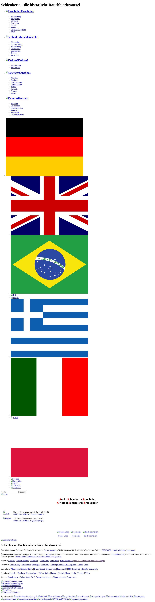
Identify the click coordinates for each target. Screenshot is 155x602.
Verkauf (23, 60)
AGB (33, 577)
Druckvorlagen (16, 82)
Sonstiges (25, 72)
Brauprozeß (15, 19)
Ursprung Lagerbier (18, 30)
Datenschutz (15, 106)
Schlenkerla (30, 37)
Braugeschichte (16, 44)
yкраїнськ (83, 599)
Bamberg (14, 80)
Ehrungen (14, 21)
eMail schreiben (17, 108)
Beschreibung (16, 16)
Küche (48, 554)
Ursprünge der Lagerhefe (66, 565)
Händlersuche (16, 65)
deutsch (59, 596)
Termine (14, 91)
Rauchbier (27, 11)
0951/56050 (106, 550)
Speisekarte (15, 55)
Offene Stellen (16, 84)
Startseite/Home (64, 573)
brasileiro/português (30, 596)
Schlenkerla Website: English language (28, 520)
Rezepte (14, 53)
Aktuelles (14, 78)
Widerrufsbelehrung (43, 577)
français (86, 596)
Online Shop (63, 536)
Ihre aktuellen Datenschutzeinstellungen (89, 561)
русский (13, 599)
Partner (13, 87)
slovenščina (32, 599)
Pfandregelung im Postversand (64, 577)
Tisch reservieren (17, 114)
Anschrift (14, 104)
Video (87, 573)
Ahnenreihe (15, 42)
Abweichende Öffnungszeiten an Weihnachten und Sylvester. (38, 556)
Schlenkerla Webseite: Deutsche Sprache (28, 514)
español (48, 599)
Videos (13, 93)
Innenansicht (15, 51)
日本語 (130, 596)
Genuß (13, 25)
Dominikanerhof (118, 554)
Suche (73, 573)
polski (142, 596)
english (72, 596)
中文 (46, 596)
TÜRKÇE (65, 599)
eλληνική (102, 596)
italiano (116, 596)
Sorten (13, 27)
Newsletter (15, 112)
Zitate (13, 32)
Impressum (15, 110)
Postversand (15, 68)
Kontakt (23, 98)
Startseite (14, 89)
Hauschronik (15, 49)
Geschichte (15, 23)
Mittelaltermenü (74, 569)
